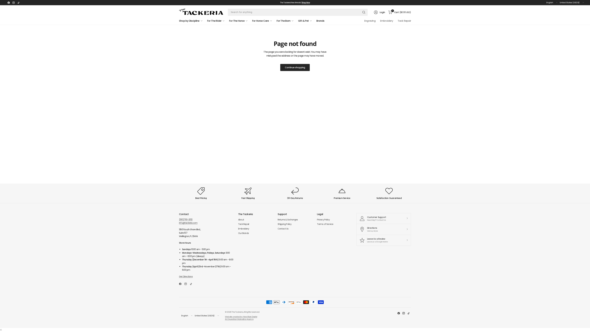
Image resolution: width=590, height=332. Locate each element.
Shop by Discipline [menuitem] (189, 21)
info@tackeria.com (188, 222)
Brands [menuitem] (320, 21)
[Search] (364, 12)
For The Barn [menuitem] (283, 21)
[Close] (1, 330)
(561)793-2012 (186, 219)
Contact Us (283, 228)
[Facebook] (8, 2)
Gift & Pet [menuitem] (303, 21)
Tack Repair (404, 21)
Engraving (370, 21)
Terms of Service (325, 224)
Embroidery (386, 21)
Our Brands (243, 233)
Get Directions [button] (186, 276)
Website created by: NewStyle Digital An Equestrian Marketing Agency (241, 318)
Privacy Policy (323, 219)
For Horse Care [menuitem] (260, 21)
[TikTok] (18, 2)
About (241, 219)
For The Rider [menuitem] (214, 21)
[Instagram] (13, 2)
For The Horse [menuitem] (236, 21)
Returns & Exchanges (288, 219)
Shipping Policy (285, 224)
